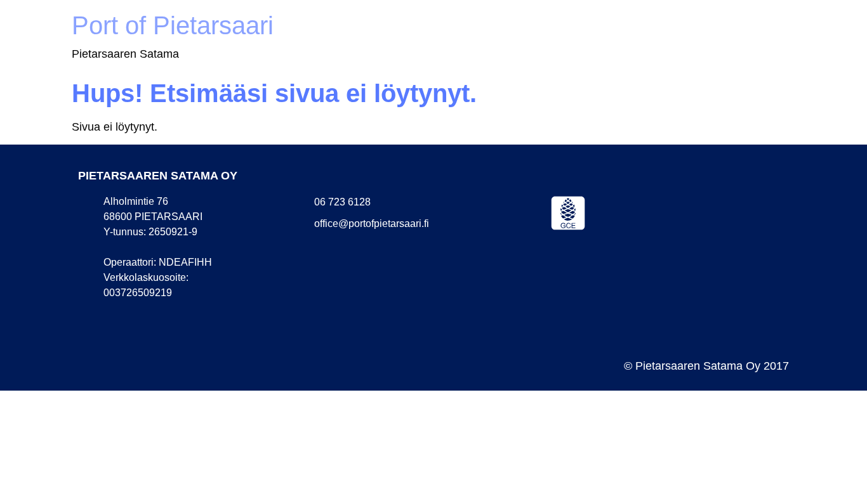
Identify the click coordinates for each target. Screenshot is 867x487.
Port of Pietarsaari (173, 25)
